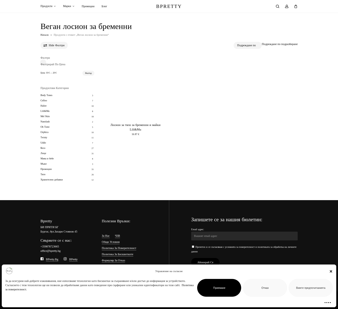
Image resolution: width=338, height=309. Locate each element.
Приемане (219, 287)
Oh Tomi (44, 127)
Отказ (265, 287)
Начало (44, 34)
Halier (43, 105)
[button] (331, 271)
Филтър (88, 73)
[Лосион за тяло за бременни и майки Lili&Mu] (135, 87)
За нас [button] (106, 235)
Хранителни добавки (51, 179)
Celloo (43, 100)
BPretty (169, 6)
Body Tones (46, 95)
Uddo (43, 142)
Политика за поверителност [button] (119, 248)
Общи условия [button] (111, 241)
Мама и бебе (47, 158)
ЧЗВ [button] (117, 235)
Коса (42, 148)
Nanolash (45, 121)
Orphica (44, 132)
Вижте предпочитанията (310, 287)
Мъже (43, 164)
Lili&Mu (44, 111)
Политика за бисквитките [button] (117, 254)
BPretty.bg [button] (52, 259)
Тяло (42, 174)
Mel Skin (45, 116)
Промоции (46, 169)
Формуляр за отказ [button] (113, 260)
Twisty (43, 137)
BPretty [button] (73, 259)
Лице (43, 153)
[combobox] (280, 44)
